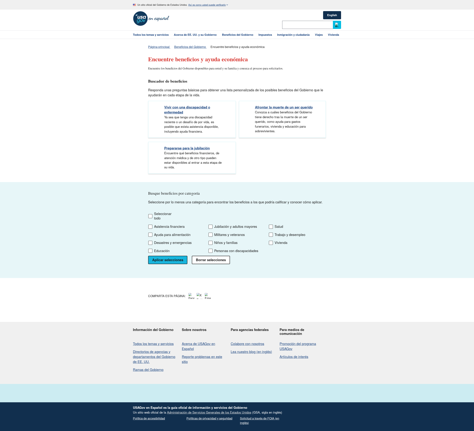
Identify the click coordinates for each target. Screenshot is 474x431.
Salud (279, 226)
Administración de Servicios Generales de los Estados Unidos (209, 412)
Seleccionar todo (162, 216)
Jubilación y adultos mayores (235, 226)
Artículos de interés (294, 356)
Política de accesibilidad (149, 418)
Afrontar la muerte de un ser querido (284, 107)
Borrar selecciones (211, 259)
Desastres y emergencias (173, 242)
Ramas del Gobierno (148, 369)
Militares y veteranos (229, 234)
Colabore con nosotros (247, 343)
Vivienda (281, 242)
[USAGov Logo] (151, 18)
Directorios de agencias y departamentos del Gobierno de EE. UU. (154, 356)
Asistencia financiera (169, 226)
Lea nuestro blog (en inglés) (251, 351)
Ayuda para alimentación (172, 234)
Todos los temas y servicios (153, 343)
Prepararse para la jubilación (187, 148)
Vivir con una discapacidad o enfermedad (187, 110)
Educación (162, 251)
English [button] (332, 15)
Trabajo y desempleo (290, 234)
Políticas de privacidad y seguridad (209, 418)
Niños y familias (226, 242)
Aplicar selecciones (167, 259)
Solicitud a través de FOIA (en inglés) (259, 420)
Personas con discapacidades (236, 251)
